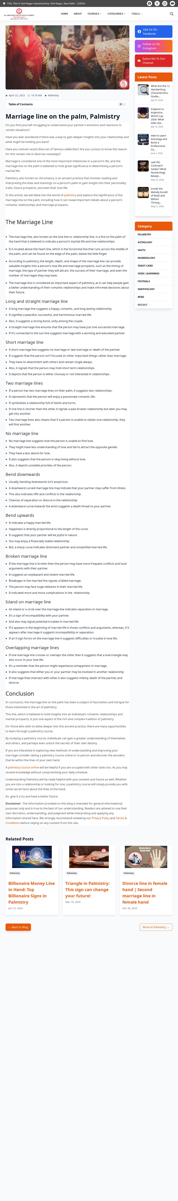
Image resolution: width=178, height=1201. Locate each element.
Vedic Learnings (148, 273)
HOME (64, 13)
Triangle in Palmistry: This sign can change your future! (87, 889)
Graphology (146, 289)
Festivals (144, 281)
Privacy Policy (101, 818)
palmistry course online (23, 767)
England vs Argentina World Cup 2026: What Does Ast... (157, 116)
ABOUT (78, 13)
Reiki (141, 296)
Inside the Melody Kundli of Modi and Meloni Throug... (159, 195)
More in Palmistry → (156, 927)
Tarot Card (145, 265)
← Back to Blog (18, 927)
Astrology (145, 242)
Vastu (141, 250)
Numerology (146, 257)
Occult (142, 304)
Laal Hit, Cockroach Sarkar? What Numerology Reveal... (158, 169)
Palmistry (144, 234)
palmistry (70, 195)
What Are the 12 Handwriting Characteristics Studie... (160, 91)
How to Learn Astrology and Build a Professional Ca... (159, 142)
